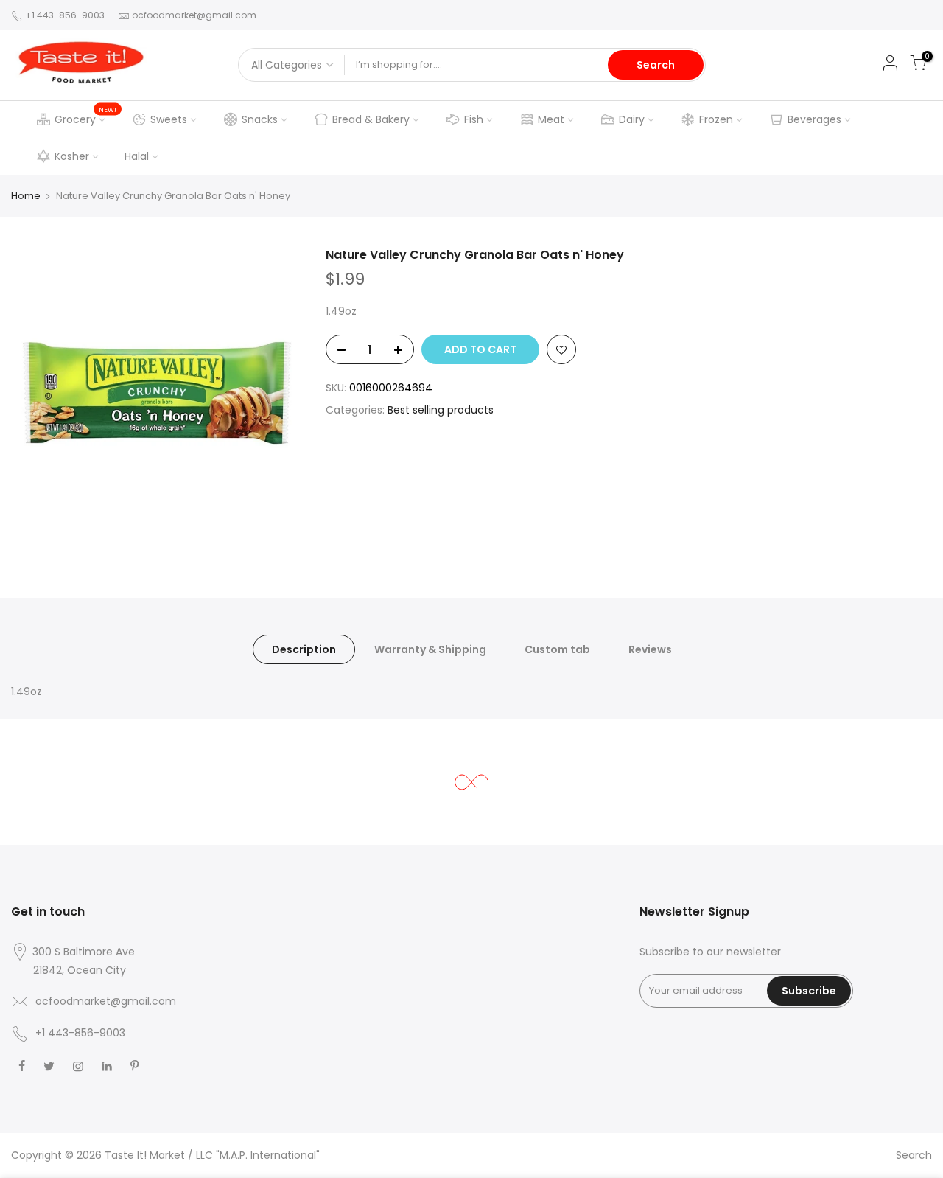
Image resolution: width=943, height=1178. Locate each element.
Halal (137, 156)
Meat (551, 119)
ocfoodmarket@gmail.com (194, 15)
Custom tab (557, 649)
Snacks (260, 119)
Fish (473, 119)
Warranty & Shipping (430, 649)
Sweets (168, 119)
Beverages (814, 119)
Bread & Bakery (371, 119)
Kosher (72, 156)
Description (304, 649)
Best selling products (441, 409)
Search (656, 64)
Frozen (716, 119)
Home (26, 196)
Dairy (632, 119)
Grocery (86, 116)
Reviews (650, 649)
